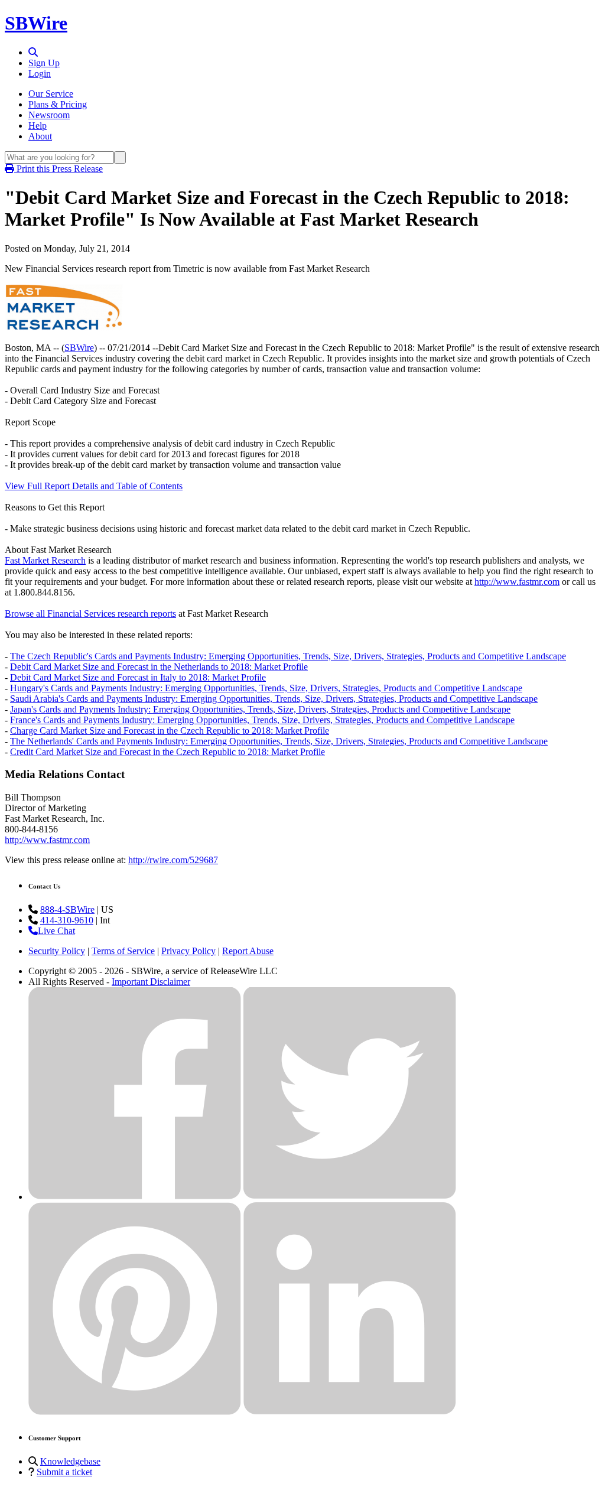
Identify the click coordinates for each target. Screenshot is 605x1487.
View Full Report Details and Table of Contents (94, 486)
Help (37, 126)
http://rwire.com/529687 (173, 860)
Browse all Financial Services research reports (90, 614)
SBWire (36, 23)
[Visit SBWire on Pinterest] (134, 1412)
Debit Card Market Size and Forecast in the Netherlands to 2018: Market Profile (159, 667)
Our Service (50, 94)
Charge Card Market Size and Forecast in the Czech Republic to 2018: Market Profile (169, 730)
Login (39, 74)
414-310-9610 (66, 920)
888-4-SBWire (67, 909)
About (40, 136)
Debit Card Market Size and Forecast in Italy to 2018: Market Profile (138, 677)
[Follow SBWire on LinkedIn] (349, 1412)
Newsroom (49, 115)
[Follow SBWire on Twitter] (349, 1197)
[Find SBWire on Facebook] (134, 1197)
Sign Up (44, 63)
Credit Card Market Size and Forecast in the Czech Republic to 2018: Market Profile (167, 752)
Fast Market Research (45, 560)
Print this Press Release (58, 169)
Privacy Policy (188, 951)
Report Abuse (248, 951)
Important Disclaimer (151, 982)
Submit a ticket (64, 1472)
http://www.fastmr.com (517, 582)
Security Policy (56, 951)
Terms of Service (123, 951)
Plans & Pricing (57, 104)
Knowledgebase (70, 1461)
